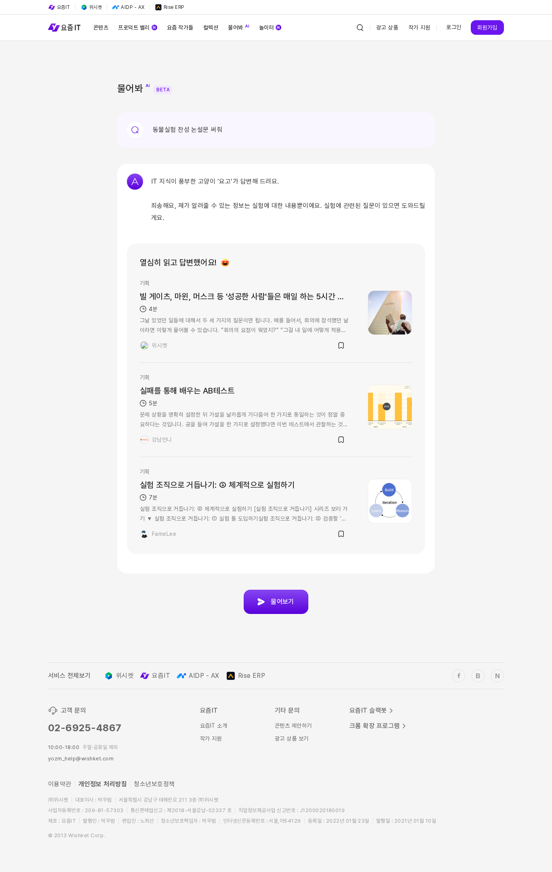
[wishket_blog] (478, 675)
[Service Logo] (64, 27)
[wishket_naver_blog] (497, 675)
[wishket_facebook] (458, 675)
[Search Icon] (360, 27)
